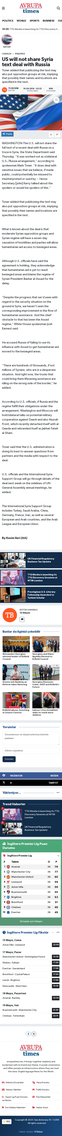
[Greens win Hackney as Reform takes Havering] (16, 672)
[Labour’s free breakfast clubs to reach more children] (46, 700)
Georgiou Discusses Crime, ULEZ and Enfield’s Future (45, 684)
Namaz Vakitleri (13, 1090)
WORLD (21, 20)
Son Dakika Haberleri (15, 1107)
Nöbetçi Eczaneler (15, 1082)
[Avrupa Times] (31, 8)
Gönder (9, 759)
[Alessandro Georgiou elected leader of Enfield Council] (16, 644)
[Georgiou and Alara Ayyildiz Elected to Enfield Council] (46, 644)
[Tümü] (58, 792)
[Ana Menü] (3, 8)
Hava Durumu (42, 1082)
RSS (8, 1121)
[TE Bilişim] (10, 615)
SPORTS (34, 20)
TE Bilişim (25, 613)
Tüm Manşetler (43, 1097)
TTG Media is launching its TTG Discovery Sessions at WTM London (31, 29)
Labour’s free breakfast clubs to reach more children (45, 712)
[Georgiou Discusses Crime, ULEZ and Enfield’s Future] (46, 672)
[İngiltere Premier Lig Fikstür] (58, 932)
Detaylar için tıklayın (31, 921)
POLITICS (7, 20)
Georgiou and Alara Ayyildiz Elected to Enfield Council (43, 656)
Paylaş (9, 134)
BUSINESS (48, 20)
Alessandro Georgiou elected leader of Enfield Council (16, 656)
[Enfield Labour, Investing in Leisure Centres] (16, 700)
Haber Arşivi (42, 1107)
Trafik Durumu (42, 1090)
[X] (33, 1033)
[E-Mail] (22, 619)
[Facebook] (28, 1033)
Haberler (6, 54)
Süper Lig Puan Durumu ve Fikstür (15, 1098)
